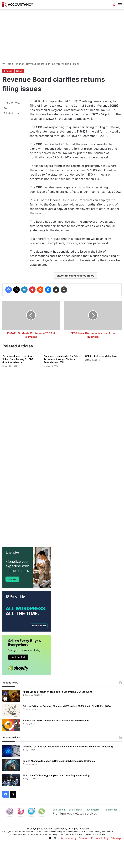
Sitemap (116, 838)
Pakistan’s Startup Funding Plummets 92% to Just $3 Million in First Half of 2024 (67, 706)
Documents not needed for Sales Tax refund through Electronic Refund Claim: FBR (62, 359)
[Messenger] (48, 289)
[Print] (64, 289)
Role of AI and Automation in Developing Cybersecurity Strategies (59, 761)
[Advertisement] (62, 37)
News (19, 71)
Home (9, 63)
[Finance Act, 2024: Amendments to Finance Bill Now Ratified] (11, 725)
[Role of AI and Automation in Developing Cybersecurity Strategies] (11, 765)
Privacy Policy (99, 838)
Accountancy (68, 838)
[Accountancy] (17, 4)
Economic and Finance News (76, 275)
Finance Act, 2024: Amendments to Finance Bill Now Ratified (56, 720)
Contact (84, 838)
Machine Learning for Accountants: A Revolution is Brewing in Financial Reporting (68, 746)
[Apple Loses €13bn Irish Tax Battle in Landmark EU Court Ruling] (11, 696)
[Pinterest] (32, 289)
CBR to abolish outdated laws (101, 356)
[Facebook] (8, 289)
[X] (16, 289)
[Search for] (114, 5)
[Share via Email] (56, 289)
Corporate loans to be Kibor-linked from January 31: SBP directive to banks (18, 359)
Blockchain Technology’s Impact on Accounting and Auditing (56, 775)
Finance (19, 63)
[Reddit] (40, 289)
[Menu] (120, 5)
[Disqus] (62, 413)
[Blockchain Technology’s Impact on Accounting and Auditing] (11, 780)
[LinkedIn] (24, 289)
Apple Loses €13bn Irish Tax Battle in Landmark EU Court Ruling (58, 691)
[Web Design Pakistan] (62, 811)
